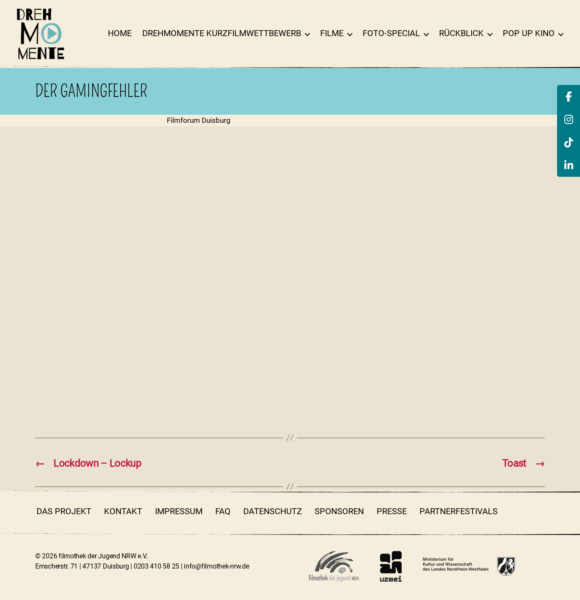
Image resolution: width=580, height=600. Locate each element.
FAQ (223, 511)
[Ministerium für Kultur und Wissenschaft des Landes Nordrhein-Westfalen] (469, 566)
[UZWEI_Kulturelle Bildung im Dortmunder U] (391, 566)
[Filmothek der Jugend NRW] (334, 566)
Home (120, 33)
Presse (392, 511)
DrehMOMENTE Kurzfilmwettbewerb (221, 33)
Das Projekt (64, 511)
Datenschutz (272, 511)
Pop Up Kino (529, 33)
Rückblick (461, 33)
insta (538, 511)
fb (515, 511)
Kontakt (123, 511)
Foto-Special (391, 33)
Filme (331, 33)
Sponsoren (339, 511)
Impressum (179, 511)
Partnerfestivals (459, 511)
